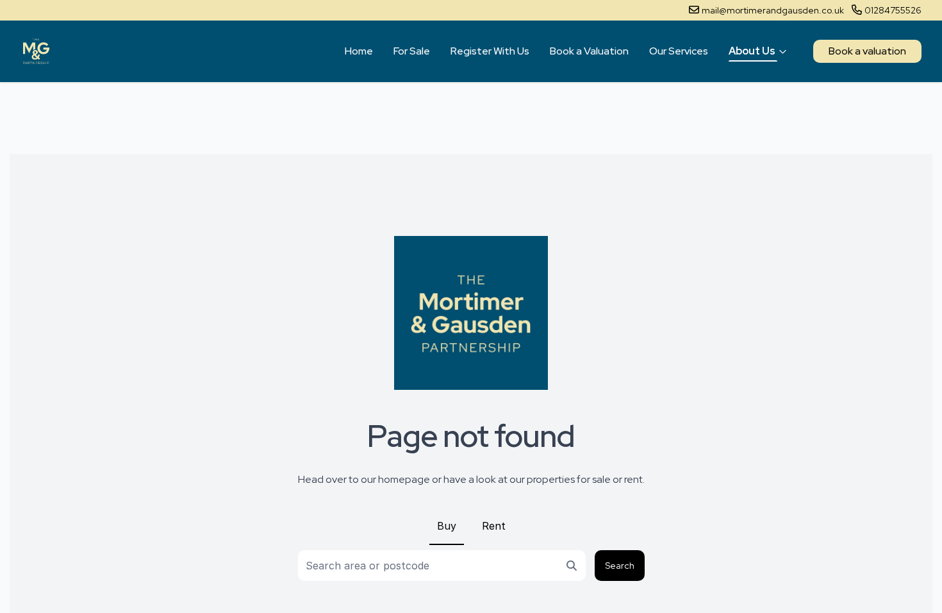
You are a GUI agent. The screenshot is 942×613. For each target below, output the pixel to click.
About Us (752, 51)
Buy (446, 525)
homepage (404, 479)
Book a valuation (867, 51)
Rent (494, 525)
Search (619, 565)
